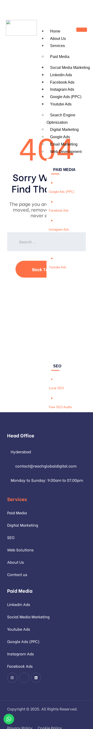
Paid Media (59, 57)
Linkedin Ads (61, 75)
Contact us (17, 574)
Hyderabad (21, 451)
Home (55, 31)
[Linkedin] (36, 678)
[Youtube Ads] (51, 258)
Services (57, 46)
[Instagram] (12, 678)
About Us (58, 39)
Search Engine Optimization (60, 118)
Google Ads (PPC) (65, 97)
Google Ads (60, 137)
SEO (11, 537)
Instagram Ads (62, 89)
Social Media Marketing (28, 616)
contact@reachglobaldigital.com (46, 466)
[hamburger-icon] (81, 30)
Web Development (66, 152)
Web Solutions (20, 549)
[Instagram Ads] (51, 220)
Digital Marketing (64, 130)
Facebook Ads (62, 82)
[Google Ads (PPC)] (51, 183)
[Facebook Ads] (51, 202)
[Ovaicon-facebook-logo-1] (24, 678)
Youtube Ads (61, 104)
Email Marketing (64, 144)
